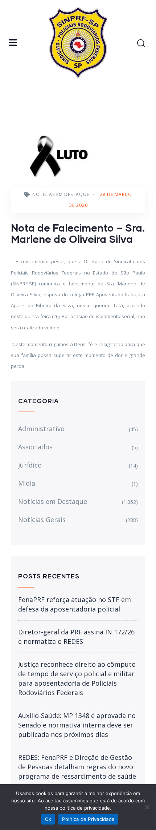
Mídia (26, 483)
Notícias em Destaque (60, 194)
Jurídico (30, 465)
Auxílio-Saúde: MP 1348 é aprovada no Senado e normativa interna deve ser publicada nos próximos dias (77, 725)
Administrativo (41, 428)
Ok (48, 819)
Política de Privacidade (88, 819)
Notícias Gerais (42, 519)
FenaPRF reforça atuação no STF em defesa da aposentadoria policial (74, 604)
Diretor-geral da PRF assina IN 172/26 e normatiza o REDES (76, 636)
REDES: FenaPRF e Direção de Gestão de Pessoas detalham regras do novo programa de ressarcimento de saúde (77, 767)
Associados (35, 446)
